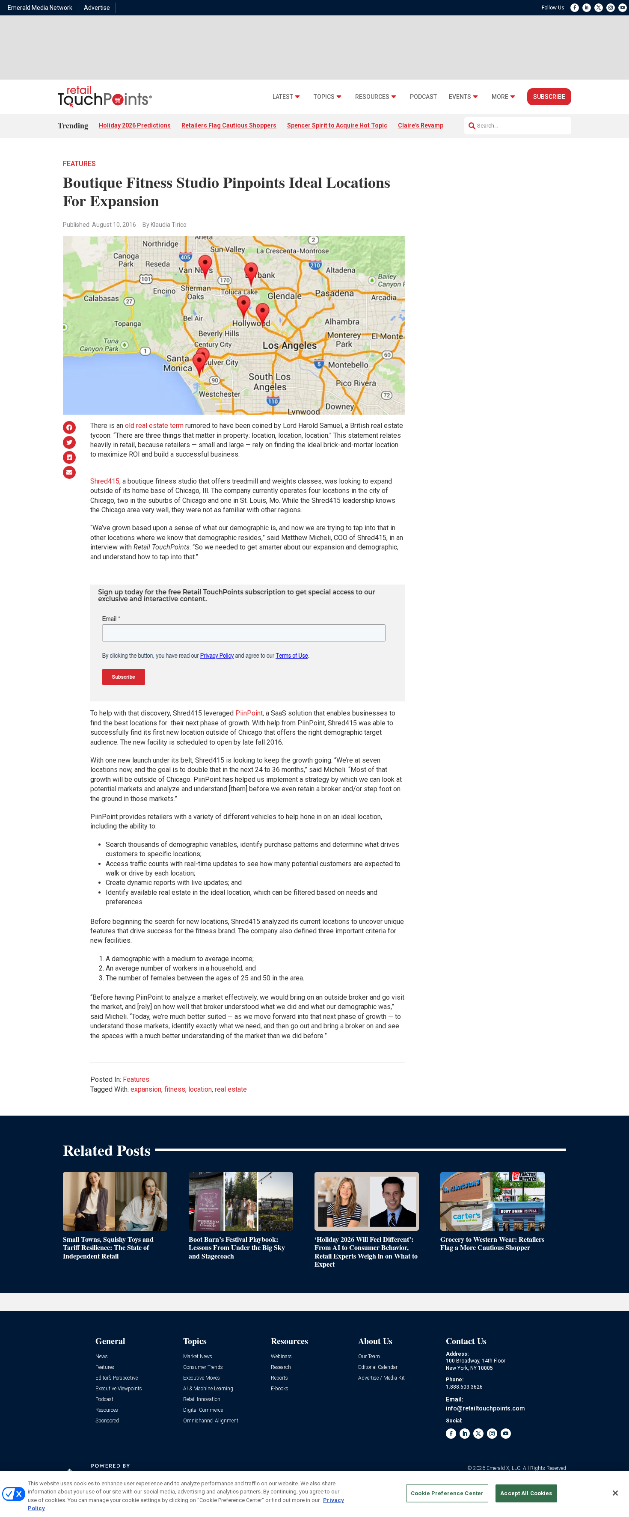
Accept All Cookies (526, 1493)
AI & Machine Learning (208, 1389)
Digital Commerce (203, 1410)
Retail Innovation (201, 1399)
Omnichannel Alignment (210, 1421)
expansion (146, 1089)
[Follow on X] (598, 7)
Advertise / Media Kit (381, 1378)
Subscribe (549, 96)
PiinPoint (249, 713)
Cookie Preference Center (447, 1493)
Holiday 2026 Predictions (135, 125)
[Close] (615, 1493)
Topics (324, 97)
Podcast (423, 97)
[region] (314, 1494)
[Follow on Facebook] (574, 7)
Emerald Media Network (40, 8)
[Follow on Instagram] (610, 7)
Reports (279, 1378)
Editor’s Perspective (116, 1378)
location (200, 1089)
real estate (231, 1089)
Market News (197, 1357)
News (101, 1357)
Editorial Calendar (378, 1367)
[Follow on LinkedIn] (586, 7)
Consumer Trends (203, 1367)
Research (281, 1367)
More (500, 97)
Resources (372, 97)
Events (460, 97)
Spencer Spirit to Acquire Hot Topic (337, 125)
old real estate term (154, 426)
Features (79, 164)
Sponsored (107, 1421)
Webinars (281, 1357)
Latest (283, 97)
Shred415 (104, 481)
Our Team (369, 1357)
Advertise (97, 8)
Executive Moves (201, 1378)
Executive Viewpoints (118, 1389)
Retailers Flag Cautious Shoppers (228, 125)
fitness (174, 1089)
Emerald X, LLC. (504, 1468)
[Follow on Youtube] (622, 7)
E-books (279, 1389)
